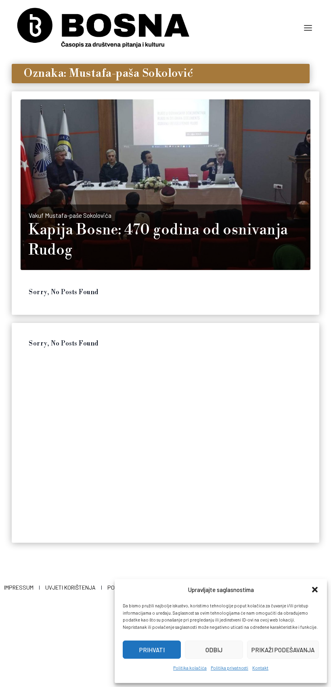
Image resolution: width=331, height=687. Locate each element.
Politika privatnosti (229, 667)
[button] (315, 590)
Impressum (19, 587)
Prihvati (152, 649)
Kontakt (260, 667)
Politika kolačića (190, 667)
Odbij (213, 649)
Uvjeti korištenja (70, 587)
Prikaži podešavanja (282, 649)
